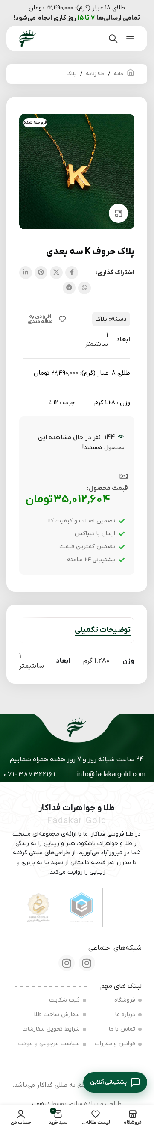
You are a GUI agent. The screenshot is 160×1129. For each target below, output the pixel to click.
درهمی (41, 1103)
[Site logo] (27, 38)
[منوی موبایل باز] (130, 38)
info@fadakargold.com (111, 774)
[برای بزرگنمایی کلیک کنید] (118, 213)
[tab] (103, 630)
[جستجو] (113, 38)
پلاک (72, 73)
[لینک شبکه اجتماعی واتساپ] (84, 288)
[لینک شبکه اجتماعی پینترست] (41, 272)
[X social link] (56, 272)
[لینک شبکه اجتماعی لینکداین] (25, 272)
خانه (118, 73)
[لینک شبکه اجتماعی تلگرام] (69, 288)
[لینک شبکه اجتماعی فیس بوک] (71, 272)
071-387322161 (29, 774)
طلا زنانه (95, 73)
